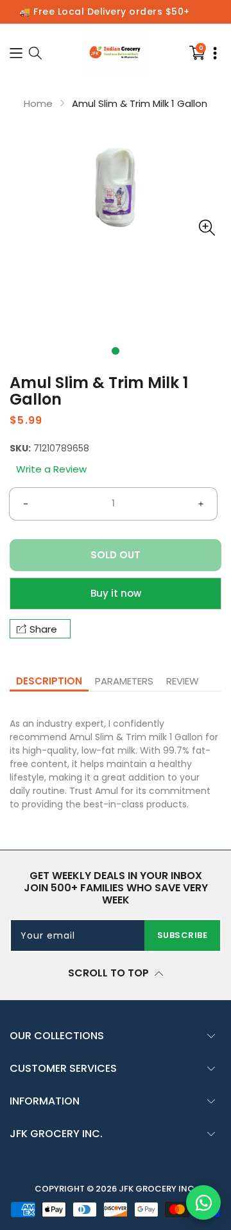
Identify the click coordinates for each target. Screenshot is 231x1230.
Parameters (124, 681)
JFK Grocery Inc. (157, 1189)
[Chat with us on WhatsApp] (203, 1202)
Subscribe (182, 935)
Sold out (115, 555)
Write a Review (51, 469)
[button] (115, 351)
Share (43, 629)
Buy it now (115, 593)
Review (182, 681)
